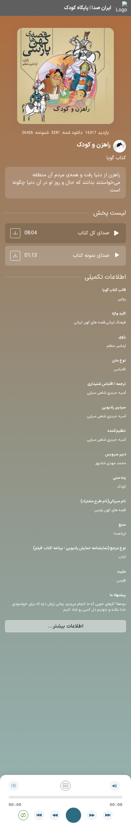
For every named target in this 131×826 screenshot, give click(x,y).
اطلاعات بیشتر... (65, 626)
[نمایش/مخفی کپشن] (65, 786)
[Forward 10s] (92, 815)
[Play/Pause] (73, 815)
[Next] (108, 815)
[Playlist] (14, 786)
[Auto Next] (23, 815)
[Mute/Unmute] (115, 786)
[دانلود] (15, 233)
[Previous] (39, 815)
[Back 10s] (55, 815)
